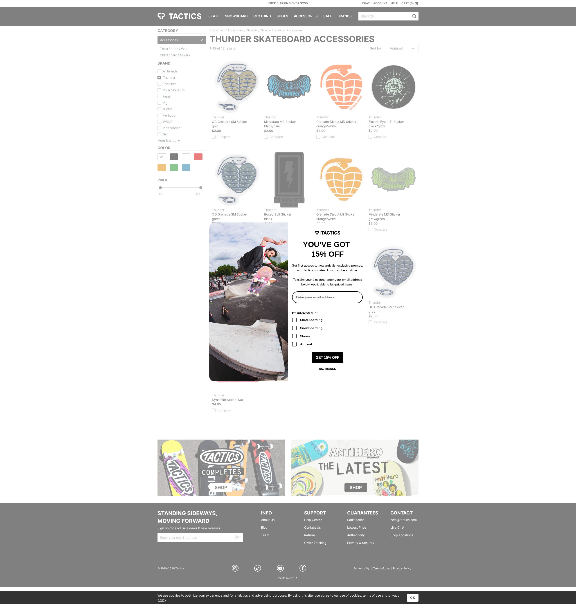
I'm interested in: (305, 313)
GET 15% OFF (327, 357)
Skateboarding (311, 320)
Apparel (306, 344)
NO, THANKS (327, 368)
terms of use (372, 595)
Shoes (305, 336)
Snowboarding (311, 328)
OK (412, 598)
